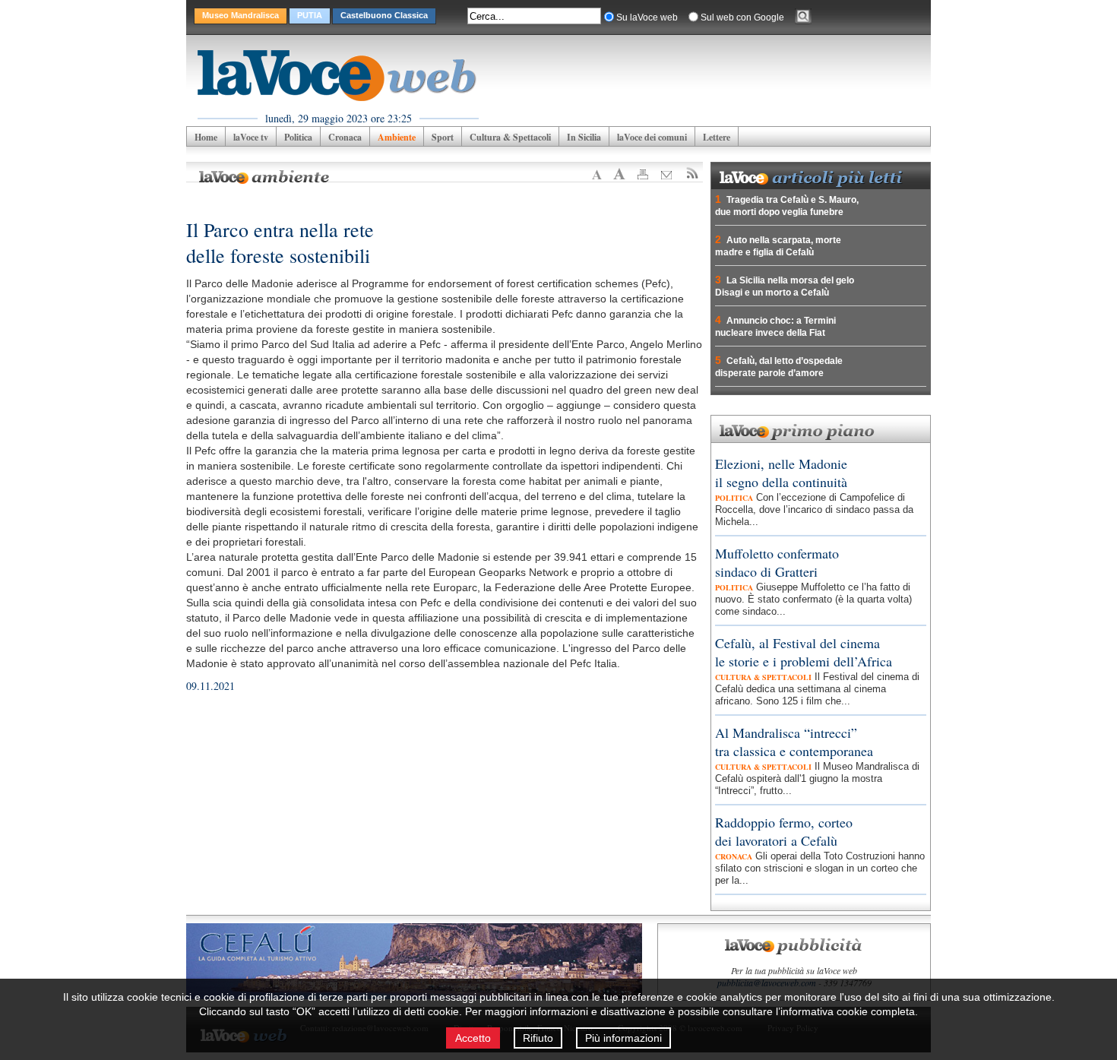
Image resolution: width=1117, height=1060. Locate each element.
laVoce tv (250, 137)
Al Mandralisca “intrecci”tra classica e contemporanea (794, 741)
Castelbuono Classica (384, 15)
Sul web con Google (742, 17)
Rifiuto (538, 1038)
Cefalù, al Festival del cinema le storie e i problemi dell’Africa (803, 652)
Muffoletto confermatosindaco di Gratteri (777, 562)
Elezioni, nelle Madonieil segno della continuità (781, 472)
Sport (443, 137)
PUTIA (309, 15)
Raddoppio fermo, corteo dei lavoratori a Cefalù (784, 831)
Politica (298, 137)
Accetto (473, 1038)
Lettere (716, 137)
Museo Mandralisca (240, 15)
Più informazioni (623, 1038)
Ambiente (397, 137)
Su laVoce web (647, 17)
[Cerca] (803, 18)
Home (206, 137)
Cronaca (345, 137)
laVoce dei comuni (652, 137)
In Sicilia (584, 137)
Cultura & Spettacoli (510, 137)
